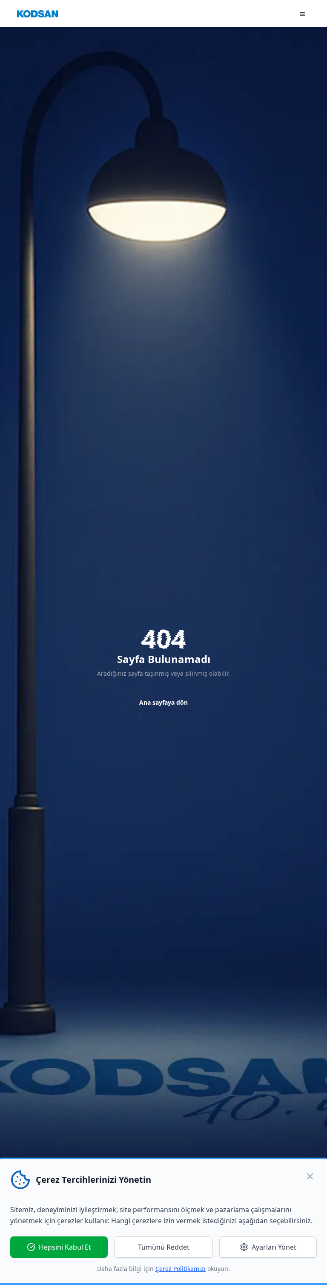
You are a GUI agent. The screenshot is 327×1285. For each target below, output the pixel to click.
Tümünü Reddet (163, 1247)
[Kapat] (310, 1176)
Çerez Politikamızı (180, 1269)
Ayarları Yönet (274, 1247)
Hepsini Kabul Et (65, 1247)
